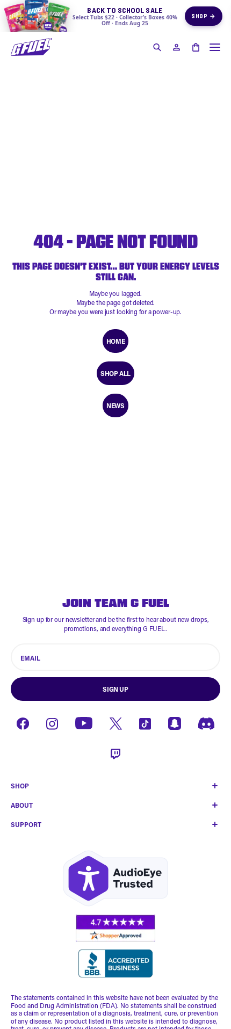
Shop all (115, 373)
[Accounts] (176, 47)
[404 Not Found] (31, 47)
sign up (115, 689)
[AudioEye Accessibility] (115, 878)
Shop (203, 15)
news (115, 405)
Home (115, 341)
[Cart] (195, 47)
